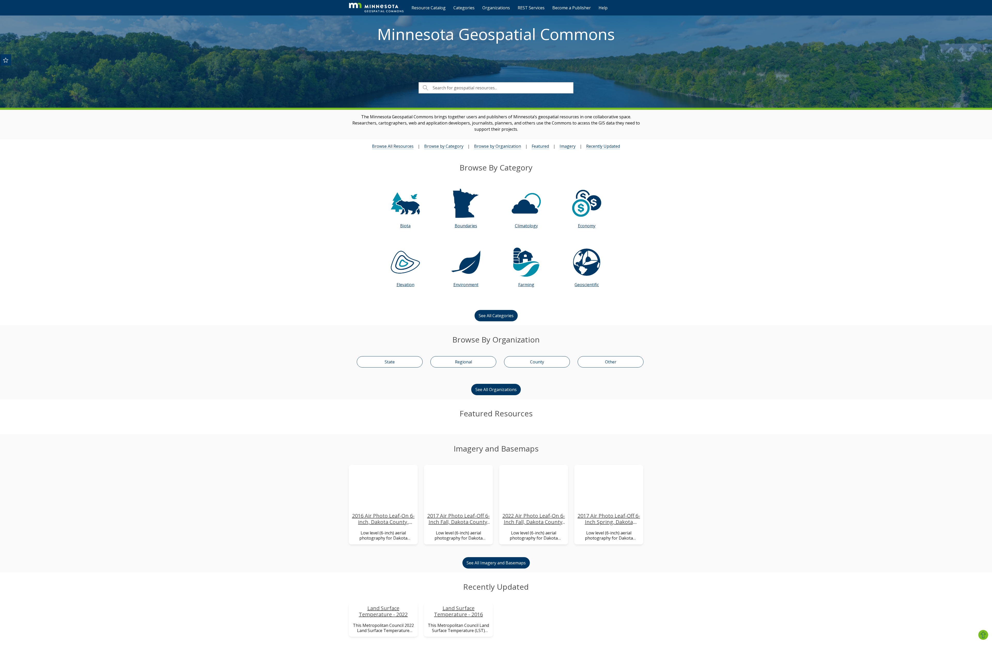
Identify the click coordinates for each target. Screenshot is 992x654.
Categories (464, 8)
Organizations (496, 8)
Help (603, 8)
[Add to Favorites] (5, 60)
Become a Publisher (571, 8)
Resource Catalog (429, 8)
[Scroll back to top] (983, 635)
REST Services (531, 8)
